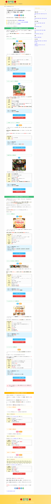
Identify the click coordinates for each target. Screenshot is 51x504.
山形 (44, 13)
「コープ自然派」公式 (15, 438)
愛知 (38, 26)
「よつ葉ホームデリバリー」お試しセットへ (19, 147)
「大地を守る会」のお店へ (19, 191)
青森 (37, 13)
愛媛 (38, 37)
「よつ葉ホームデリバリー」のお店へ (19, 150)
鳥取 (35, 33)
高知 (40, 37)
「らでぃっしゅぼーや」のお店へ (19, 117)
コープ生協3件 (19, 23)
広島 (40, 33)
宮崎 (44, 40)
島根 (37, 33)
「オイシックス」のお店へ (19, 76)
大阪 (38, 30)
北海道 (35, 13)
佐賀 (37, 40)
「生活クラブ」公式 (14, 464)
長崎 (38, 40)
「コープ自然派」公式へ (19, 447)
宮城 (41, 13)
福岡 (35, 40)
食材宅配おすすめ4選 (21, 20)
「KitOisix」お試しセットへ (19, 293)
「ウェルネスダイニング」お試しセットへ (19, 339)
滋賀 (35, 30)
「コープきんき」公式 (15, 416)
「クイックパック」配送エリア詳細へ (19, 377)
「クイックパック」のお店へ (19, 380)
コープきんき (36, 45)
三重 (40, 26)
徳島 (35, 37)
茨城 (35, 18)
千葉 (42, 18)
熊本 (40, 40)
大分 (42, 40)
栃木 (37, 18)
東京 (44, 18)
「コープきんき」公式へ (19, 424)
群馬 (38, 18)
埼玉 (40, 18)
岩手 (39, 13)
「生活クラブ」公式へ (19, 473)
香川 (37, 37)
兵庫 (40, 30)
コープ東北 (36, 43)
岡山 (38, 33)
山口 (42, 33)
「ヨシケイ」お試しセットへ (19, 253)
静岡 (37, 26)
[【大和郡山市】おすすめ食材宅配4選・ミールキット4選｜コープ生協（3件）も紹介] (21, 15)
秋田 (43, 13)
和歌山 (44, 30)
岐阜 (35, 26)
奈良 (42, 30)
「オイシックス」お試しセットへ (19, 73)
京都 (37, 30)
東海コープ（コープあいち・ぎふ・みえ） (40, 44)
